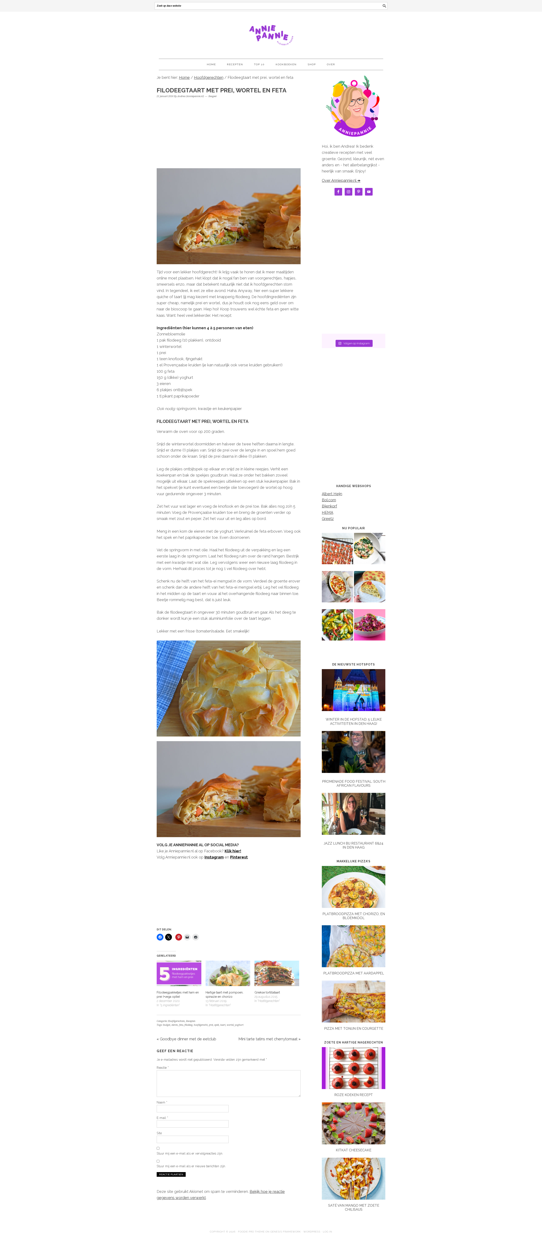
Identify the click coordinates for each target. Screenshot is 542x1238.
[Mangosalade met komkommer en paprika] (337, 627)
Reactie (163, 1067)
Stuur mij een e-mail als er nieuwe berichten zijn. (191, 1166)
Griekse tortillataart (267, 992)
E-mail (162, 1118)
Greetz (328, 518)
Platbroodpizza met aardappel (353, 973)
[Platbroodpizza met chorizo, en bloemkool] (353, 906)
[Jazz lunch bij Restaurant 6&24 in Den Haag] (353, 815)
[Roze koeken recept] (353, 1087)
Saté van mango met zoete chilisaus (353, 1207)
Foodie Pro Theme (251, 1231)
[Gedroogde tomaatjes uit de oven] (337, 551)
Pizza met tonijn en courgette (353, 1029)
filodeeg (188, 1025)
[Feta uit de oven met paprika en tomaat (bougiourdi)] (337, 589)
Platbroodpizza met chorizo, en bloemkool (353, 916)
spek (216, 1025)
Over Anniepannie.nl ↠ (341, 180)
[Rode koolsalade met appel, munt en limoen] (369, 627)
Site (159, 1133)
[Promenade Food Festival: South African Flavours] (353, 753)
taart (222, 1025)
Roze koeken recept (353, 1095)
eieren (174, 1025)
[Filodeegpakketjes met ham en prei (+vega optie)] (179, 973)
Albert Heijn (332, 494)
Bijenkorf (329, 506)
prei (211, 1025)
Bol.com (329, 500)
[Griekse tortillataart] (276, 973)
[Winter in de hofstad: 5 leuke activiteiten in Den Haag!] (353, 691)
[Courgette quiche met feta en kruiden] (369, 589)
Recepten (190, 1021)
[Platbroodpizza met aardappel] (353, 966)
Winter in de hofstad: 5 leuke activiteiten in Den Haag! (354, 721)
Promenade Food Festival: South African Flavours (353, 783)
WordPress (311, 1231)
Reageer (213, 96)
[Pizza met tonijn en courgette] (353, 1021)
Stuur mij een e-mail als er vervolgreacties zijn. (190, 1153)
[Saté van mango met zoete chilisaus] (353, 1198)
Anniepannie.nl (271, 33)
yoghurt (239, 1025)
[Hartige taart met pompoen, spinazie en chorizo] (228, 973)
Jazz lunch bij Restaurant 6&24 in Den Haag (353, 845)
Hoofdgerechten (176, 1021)
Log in (327, 1231)
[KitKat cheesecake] (353, 1143)
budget (166, 1025)
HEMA (327, 512)
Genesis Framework (285, 1231)
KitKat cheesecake (353, 1150)
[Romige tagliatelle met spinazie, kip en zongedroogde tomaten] (369, 551)
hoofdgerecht (201, 1025)
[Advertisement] (229, 131)
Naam (162, 1102)
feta (181, 1025)
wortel (230, 1025)
